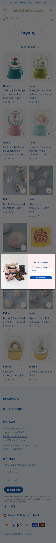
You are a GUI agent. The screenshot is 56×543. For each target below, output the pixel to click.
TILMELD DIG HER (40, 277)
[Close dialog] (53, 255)
